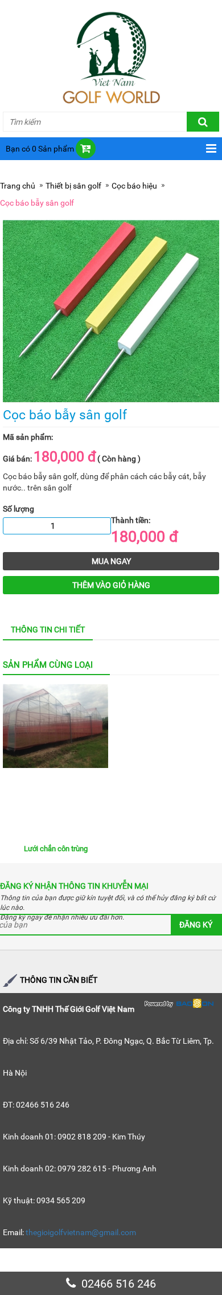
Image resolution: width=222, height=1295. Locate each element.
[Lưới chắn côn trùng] (55, 761)
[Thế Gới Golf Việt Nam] (111, 56)
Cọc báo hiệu (134, 185)
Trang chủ (17, 185)
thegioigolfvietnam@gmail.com (81, 1232)
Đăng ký (195, 924)
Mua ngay (111, 561)
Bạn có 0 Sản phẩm (40, 148)
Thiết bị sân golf (73, 185)
